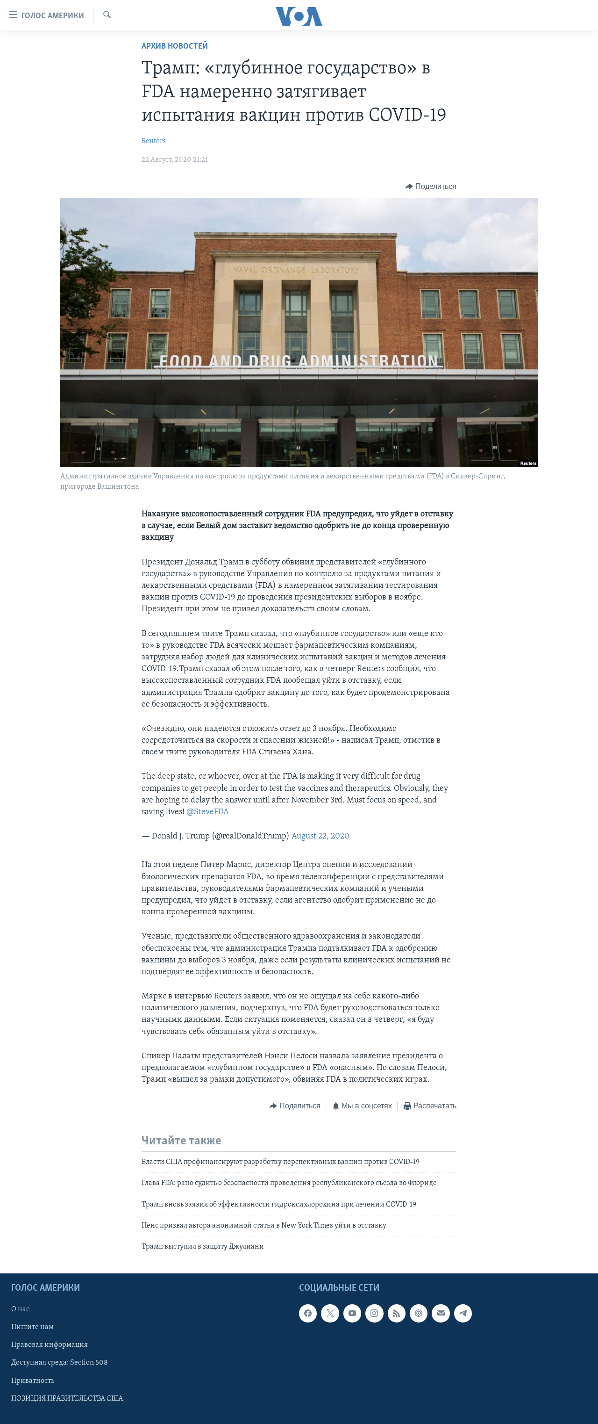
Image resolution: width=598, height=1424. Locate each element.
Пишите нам (32, 1327)
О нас (20, 1309)
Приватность (32, 1380)
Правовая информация (49, 1345)
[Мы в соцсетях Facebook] (308, 1313)
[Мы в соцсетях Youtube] (352, 1313)
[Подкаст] (418, 1313)
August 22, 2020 (320, 836)
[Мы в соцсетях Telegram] (463, 1313)
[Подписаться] (440, 1313)
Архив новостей (175, 47)
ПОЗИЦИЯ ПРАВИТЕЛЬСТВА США (67, 1398)
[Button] (431, 187)
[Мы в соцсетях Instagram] (374, 1313)
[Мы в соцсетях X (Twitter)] (330, 1313)
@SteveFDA (207, 812)
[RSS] (397, 1313)
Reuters (154, 141)
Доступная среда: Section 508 (59, 1362)
